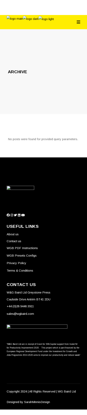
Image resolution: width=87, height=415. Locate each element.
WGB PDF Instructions (22, 248)
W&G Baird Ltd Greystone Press (29, 292)
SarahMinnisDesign (37, 402)
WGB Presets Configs (22, 255)
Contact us (14, 241)
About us (13, 234)
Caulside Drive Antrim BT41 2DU (28, 299)
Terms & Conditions (20, 270)
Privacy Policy (16, 263)
